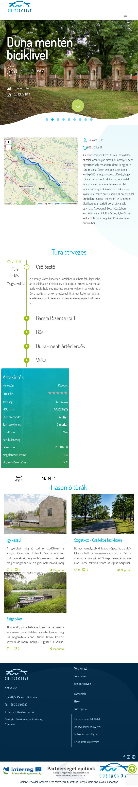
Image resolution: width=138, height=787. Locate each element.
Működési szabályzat (86, 734)
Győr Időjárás (34, 478)
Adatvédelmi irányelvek (87, 727)
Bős (39, 331)
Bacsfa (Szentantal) (55, 317)
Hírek (77, 701)
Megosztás (58, 570)
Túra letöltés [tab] (13, 272)
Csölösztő (45, 266)
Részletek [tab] (14, 261)
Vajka (41, 359)
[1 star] (54, 393)
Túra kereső (80, 668)
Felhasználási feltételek (87, 719)
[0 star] (50, 393)
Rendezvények (82, 684)
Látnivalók (80, 694)
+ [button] (8, 142)
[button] (3, 66)
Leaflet (39, 203)
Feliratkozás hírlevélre (86, 742)
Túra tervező (81, 676)
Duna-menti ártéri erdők (60, 345)
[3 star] (62, 393)
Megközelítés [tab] (14, 283)
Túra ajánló (80, 709)
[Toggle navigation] (125, 15)
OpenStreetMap (60, 203)
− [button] (8, 147)
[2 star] (58, 393)
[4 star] (66, 393)
